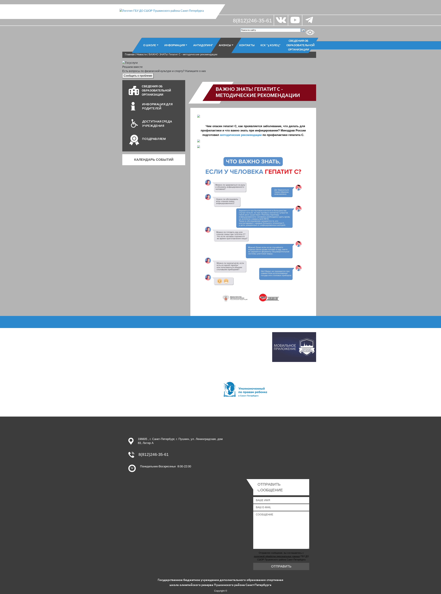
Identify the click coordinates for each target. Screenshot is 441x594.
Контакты (247, 45)
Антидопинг (203, 45)
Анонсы (225, 45)
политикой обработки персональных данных (277, 556)
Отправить (281, 566)
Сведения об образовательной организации (300, 45)
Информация (174, 45)
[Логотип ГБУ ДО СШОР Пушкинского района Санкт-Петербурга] (162, 10)
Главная (130, 54)
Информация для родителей (157, 106)
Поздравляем (154, 139)
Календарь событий (153, 159)
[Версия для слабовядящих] (310, 32)
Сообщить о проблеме (138, 75)
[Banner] (294, 346)
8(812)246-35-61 (252, 20)
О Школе (149, 45)
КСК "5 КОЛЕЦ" (270, 45)
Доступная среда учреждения (157, 124)
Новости (142, 54)
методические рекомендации (241, 135)
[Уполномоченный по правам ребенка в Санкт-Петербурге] (245, 389)
